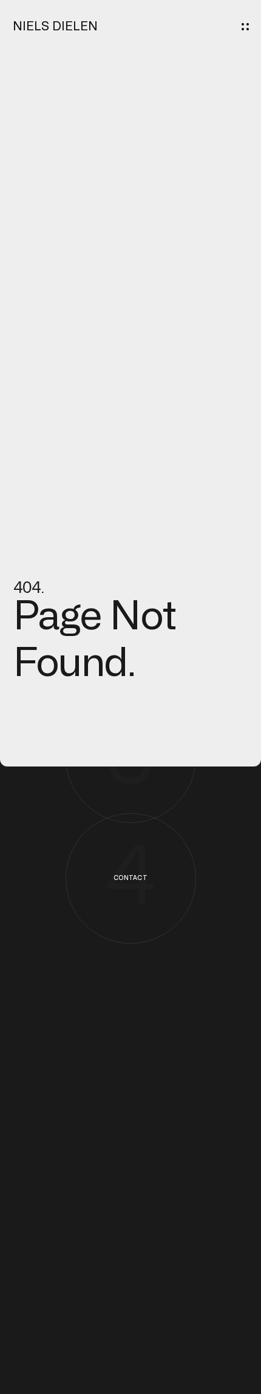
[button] (245, 26)
